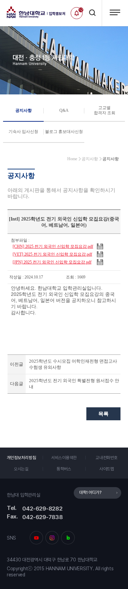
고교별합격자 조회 (104, 110)
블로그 (67, 537)
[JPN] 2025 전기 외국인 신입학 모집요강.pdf (52, 262)
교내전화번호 (106, 457)
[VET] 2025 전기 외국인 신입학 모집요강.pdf (52, 254)
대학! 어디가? (90, 492)
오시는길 (21, 468)
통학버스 (64, 468)
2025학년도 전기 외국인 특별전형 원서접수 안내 (74, 383)
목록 (103, 414)
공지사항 (23, 110)
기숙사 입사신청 (23, 131)
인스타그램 (52, 537)
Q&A (64, 110)
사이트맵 (106, 468)
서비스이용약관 (64, 457)
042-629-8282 (42, 508)
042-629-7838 (42, 517)
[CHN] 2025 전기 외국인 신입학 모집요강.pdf (53, 246)
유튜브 (36, 537)
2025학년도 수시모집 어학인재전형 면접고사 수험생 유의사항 (73, 364)
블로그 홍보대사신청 (64, 131)
